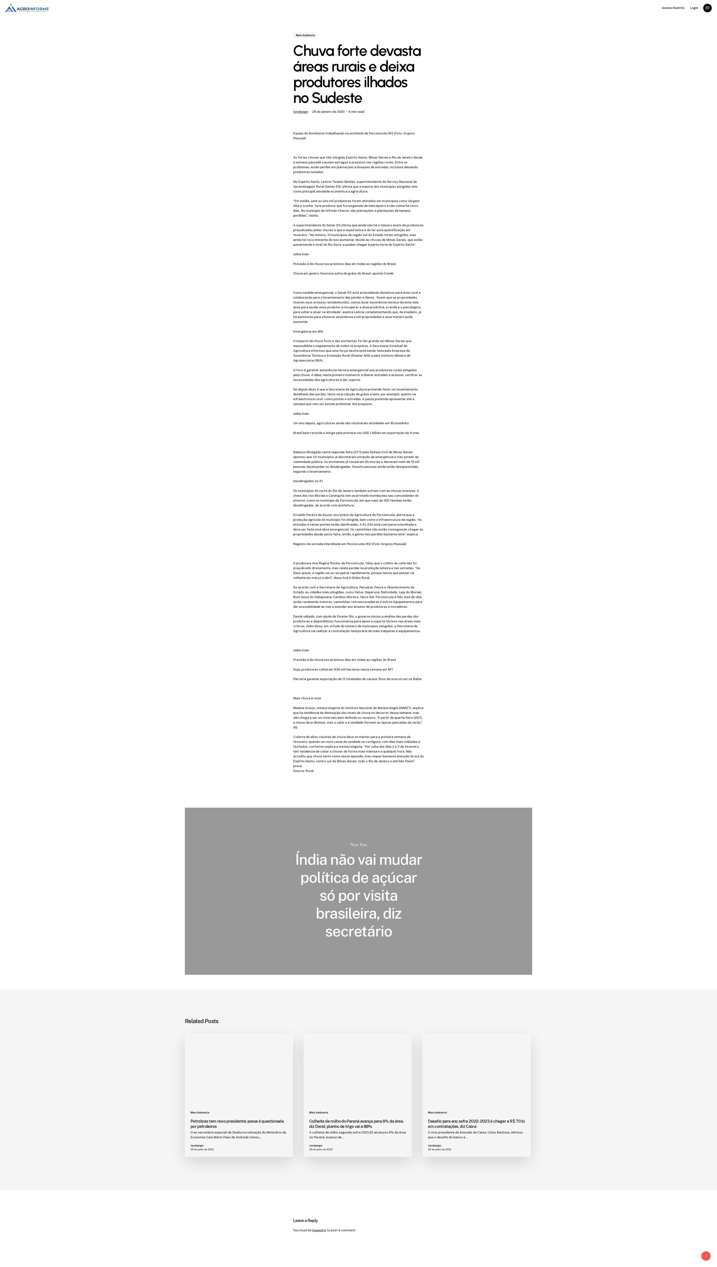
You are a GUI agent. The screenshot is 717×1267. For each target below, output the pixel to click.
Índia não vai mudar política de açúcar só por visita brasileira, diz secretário (358, 891)
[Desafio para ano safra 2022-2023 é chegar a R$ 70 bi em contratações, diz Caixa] (476, 1095)
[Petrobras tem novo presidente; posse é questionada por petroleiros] (239, 1095)
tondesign (300, 112)
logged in (319, 1230)
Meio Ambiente (305, 35)
